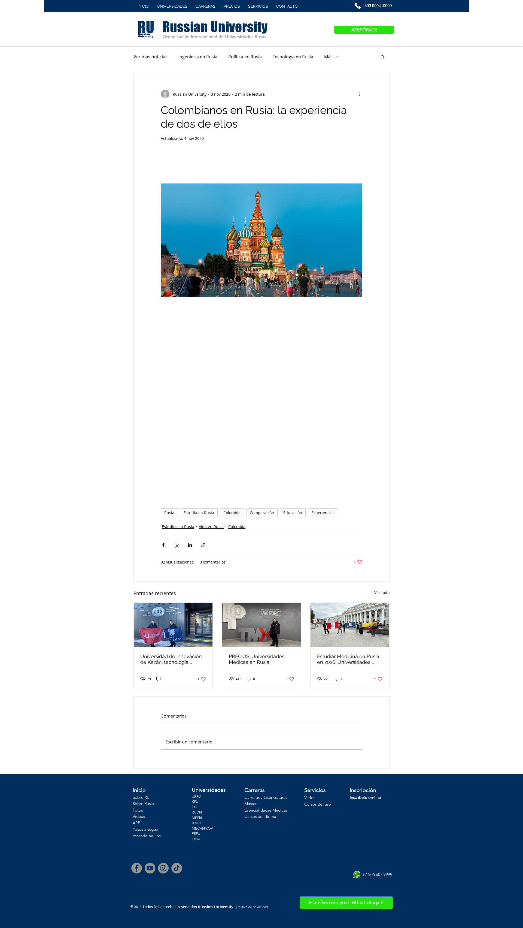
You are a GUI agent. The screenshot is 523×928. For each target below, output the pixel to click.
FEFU (196, 833)
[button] (382, 57)
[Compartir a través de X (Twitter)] (176, 545)
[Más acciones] (359, 94)
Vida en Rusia (211, 526)
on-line (154, 835)
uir (156, 829)
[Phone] (357, 5)
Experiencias (323, 512)
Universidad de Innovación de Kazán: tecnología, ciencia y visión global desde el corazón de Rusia (171, 659)
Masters (251, 803)
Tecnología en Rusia (293, 57)
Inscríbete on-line (365, 797)
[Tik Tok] (176, 868)
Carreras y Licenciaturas (265, 797)
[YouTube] (150, 868)
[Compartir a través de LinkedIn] (190, 545)
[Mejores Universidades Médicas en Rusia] (350, 625)
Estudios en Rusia (178, 526)
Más (328, 57)
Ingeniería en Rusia (197, 57)
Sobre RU (141, 797)
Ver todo (382, 592)
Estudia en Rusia (199, 512)
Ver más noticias (150, 57)
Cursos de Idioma (260, 816)
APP (136, 822)
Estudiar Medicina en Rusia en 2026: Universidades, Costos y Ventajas (348, 659)
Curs (308, 804)
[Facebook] (136, 868)
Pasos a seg (143, 829)
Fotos (138, 810)
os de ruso (321, 804)
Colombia (232, 512)
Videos (139, 816)
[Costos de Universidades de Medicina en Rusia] (261, 625)
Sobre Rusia (143, 803)
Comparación (262, 512)
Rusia (169, 512)
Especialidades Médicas (265, 810)
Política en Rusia (245, 57)
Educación (292, 512)
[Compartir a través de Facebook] (163, 545)
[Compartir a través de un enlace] (203, 545)
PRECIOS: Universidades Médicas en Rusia (256, 659)
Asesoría (140, 835)
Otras (196, 839)
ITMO (196, 823)
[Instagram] (163, 868)
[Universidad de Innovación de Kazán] (173, 625)
